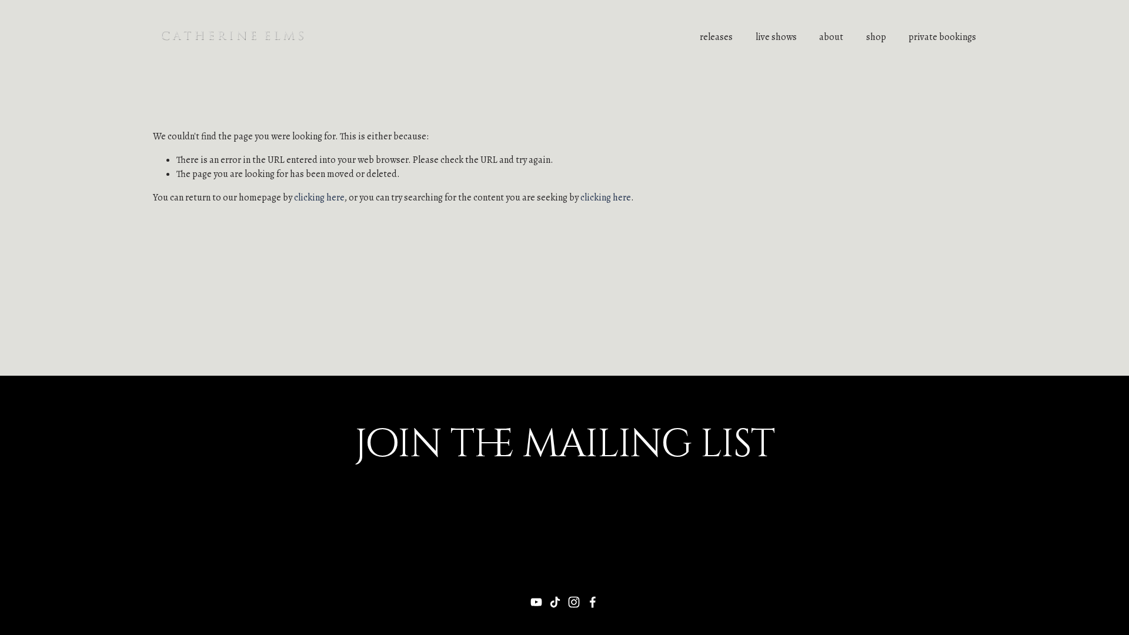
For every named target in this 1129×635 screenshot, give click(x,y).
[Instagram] (574, 602)
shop (876, 37)
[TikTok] (555, 602)
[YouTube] (536, 602)
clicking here (319, 197)
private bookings (942, 37)
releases (716, 37)
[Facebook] (593, 602)
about (831, 37)
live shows (776, 37)
